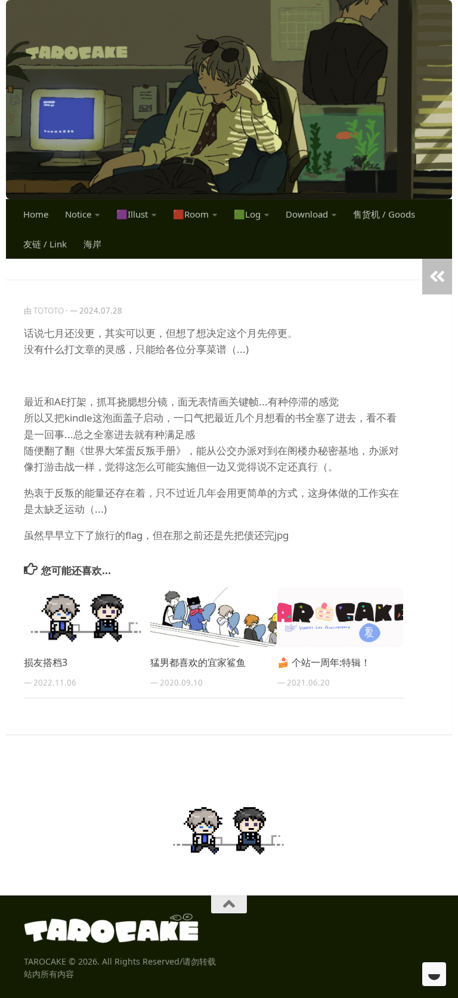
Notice (78, 214)
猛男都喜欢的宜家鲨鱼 (198, 662)
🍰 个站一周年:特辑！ (323, 662)
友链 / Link (45, 244)
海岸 (92, 244)
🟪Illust (132, 214)
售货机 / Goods (384, 214)
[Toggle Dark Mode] (434, 974)
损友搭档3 (45, 662)
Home (35, 214)
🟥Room (191, 214)
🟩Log (247, 214)
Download (307, 214)
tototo (48, 310)
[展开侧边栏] (437, 277)
